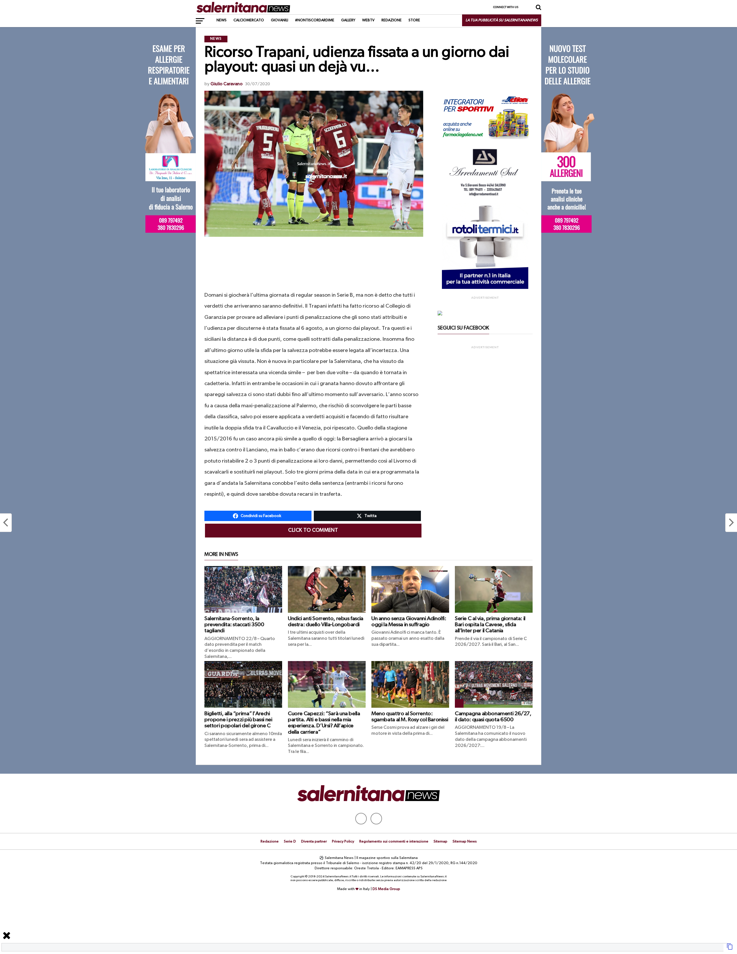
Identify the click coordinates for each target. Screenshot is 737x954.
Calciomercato (248, 20)
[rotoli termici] (485, 287)
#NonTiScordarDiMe (314, 20)
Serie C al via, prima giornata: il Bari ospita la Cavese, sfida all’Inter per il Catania (490, 624)
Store (414, 20)
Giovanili (279, 20)
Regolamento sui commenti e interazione (393, 841)
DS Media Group (386, 889)
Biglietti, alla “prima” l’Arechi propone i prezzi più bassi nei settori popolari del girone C (238, 719)
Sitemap (440, 841)
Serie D (290, 841)
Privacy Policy (343, 841)
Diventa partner (314, 841)
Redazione (391, 20)
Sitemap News (465, 841)
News (221, 20)
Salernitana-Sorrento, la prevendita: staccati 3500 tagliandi (234, 624)
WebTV (368, 20)
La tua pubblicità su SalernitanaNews (502, 20)
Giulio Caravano (226, 84)
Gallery (348, 20)
